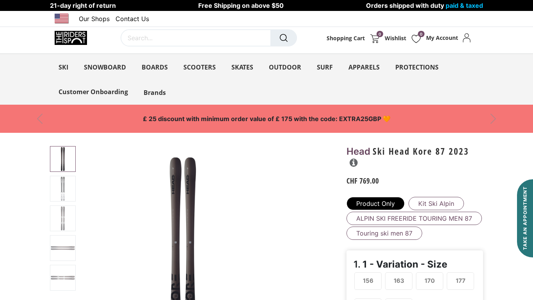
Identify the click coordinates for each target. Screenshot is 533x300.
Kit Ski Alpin (436, 203)
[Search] (283, 38)
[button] (94, 244)
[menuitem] (93, 92)
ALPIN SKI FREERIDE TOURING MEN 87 (414, 218)
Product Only (375, 203)
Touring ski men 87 (384, 233)
